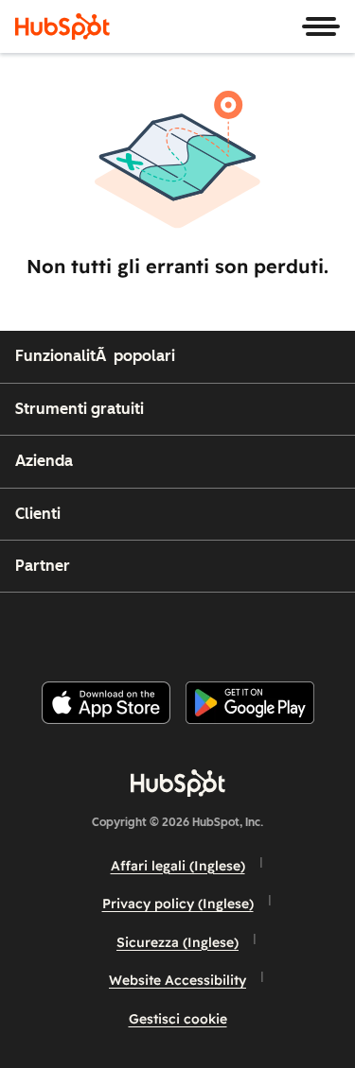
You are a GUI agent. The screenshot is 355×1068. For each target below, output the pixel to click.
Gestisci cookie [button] (178, 1018)
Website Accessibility (177, 980)
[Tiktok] (335, 629)
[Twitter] (192, 629)
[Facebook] (49, 629)
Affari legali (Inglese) (178, 865)
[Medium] (288, 629)
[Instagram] (97, 629)
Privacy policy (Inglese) (178, 903)
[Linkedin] (240, 629)
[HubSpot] (62, 26)
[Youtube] (145, 629)
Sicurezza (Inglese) (177, 942)
